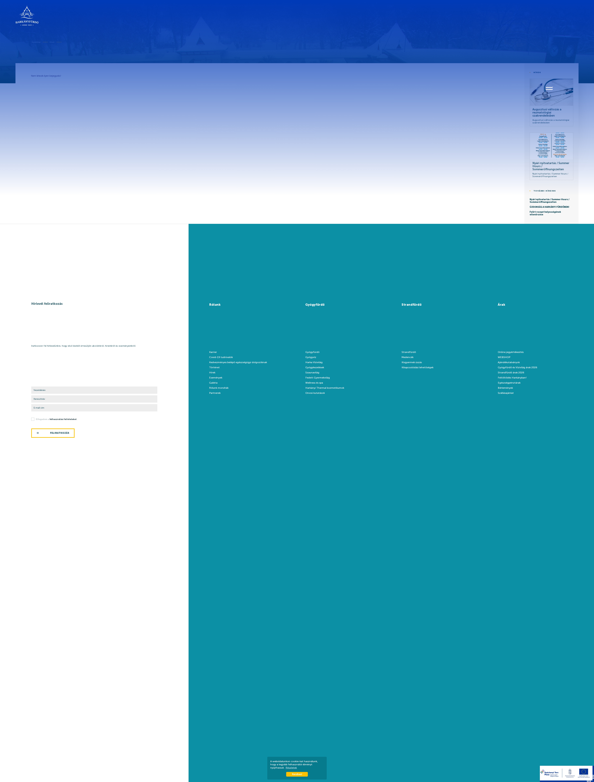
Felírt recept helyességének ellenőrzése (545, 213)
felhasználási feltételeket (63, 419)
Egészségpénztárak (509, 382)
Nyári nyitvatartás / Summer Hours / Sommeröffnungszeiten (549, 200)
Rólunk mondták (218, 388)
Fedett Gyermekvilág (317, 377)
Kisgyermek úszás (412, 362)
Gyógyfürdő (312, 352)
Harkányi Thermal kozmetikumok (324, 388)
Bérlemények (505, 388)
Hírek (52, 42)
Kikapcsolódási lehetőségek (417, 367)
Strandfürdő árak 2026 (511, 372)
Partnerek (215, 393)
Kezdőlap (36, 42)
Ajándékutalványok (509, 362)
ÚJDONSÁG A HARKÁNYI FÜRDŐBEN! (549, 207)
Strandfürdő (409, 352)
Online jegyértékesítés (511, 352)
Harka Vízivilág (314, 362)
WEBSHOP (504, 357)
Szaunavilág (312, 372)
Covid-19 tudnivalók (221, 357)
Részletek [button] (291, 767)
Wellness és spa (314, 382)
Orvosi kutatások (315, 393)
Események (215, 377)
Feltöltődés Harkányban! (512, 377)
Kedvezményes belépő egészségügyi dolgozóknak (238, 362)
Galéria (213, 382)
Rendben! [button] (297, 774)
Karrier (213, 352)
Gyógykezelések (314, 367)
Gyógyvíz (310, 357)
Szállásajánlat (506, 393)
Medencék (407, 357)
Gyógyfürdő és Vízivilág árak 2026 (517, 367)
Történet (214, 367)
